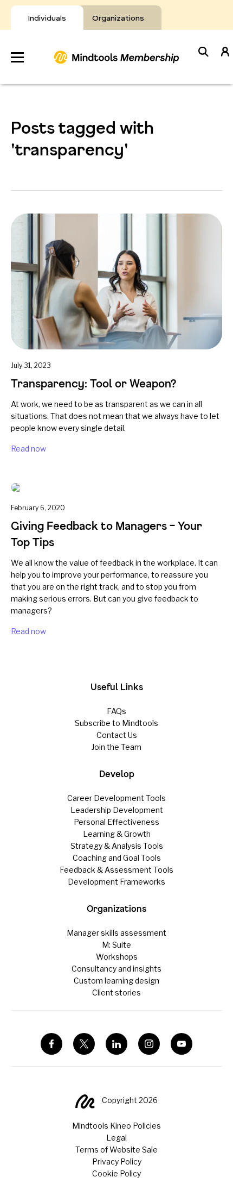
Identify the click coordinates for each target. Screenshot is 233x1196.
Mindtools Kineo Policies (116, 1125)
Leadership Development (116, 810)
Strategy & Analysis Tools (116, 845)
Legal (116, 1137)
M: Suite (116, 944)
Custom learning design (116, 980)
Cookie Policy (116, 1173)
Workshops (117, 956)
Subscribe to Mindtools (116, 723)
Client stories (116, 992)
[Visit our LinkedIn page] (116, 1044)
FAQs (116, 711)
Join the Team (116, 747)
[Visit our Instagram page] (149, 1044)
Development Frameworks (116, 881)
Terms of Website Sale (116, 1149)
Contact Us (116, 735)
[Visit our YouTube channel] (181, 1044)
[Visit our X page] (84, 1044)
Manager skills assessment (116, 932)
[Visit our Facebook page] (51, 1044)
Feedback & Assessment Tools (116, 869)
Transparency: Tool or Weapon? (93, 383)
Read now (28, 448)
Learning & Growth (117, 833)
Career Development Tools (116, 798)
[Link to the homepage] (116, 57)
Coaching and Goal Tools (117, 857)
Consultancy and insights (116, 968)
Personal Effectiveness (116, 821)
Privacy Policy (116, 1161)
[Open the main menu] (17, 57)
